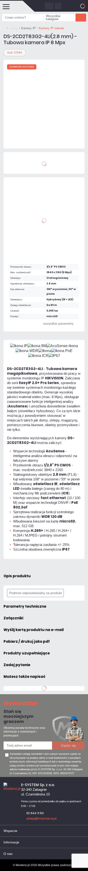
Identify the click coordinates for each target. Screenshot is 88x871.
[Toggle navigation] (6, 6)
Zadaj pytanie (17, 664)
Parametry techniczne (25, 606)
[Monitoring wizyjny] (10, 28)
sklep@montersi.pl (41, 818)
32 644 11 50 (35, 813)
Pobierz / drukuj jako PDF (27, 641)
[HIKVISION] (17, 139)
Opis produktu (17, 575)
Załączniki (13, 618)
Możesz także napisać (24, 676)
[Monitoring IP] (16, 28)
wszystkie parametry (58, 323)
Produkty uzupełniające (27, 653)
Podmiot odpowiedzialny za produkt (35, 593)
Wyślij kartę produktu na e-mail (34, 629)
